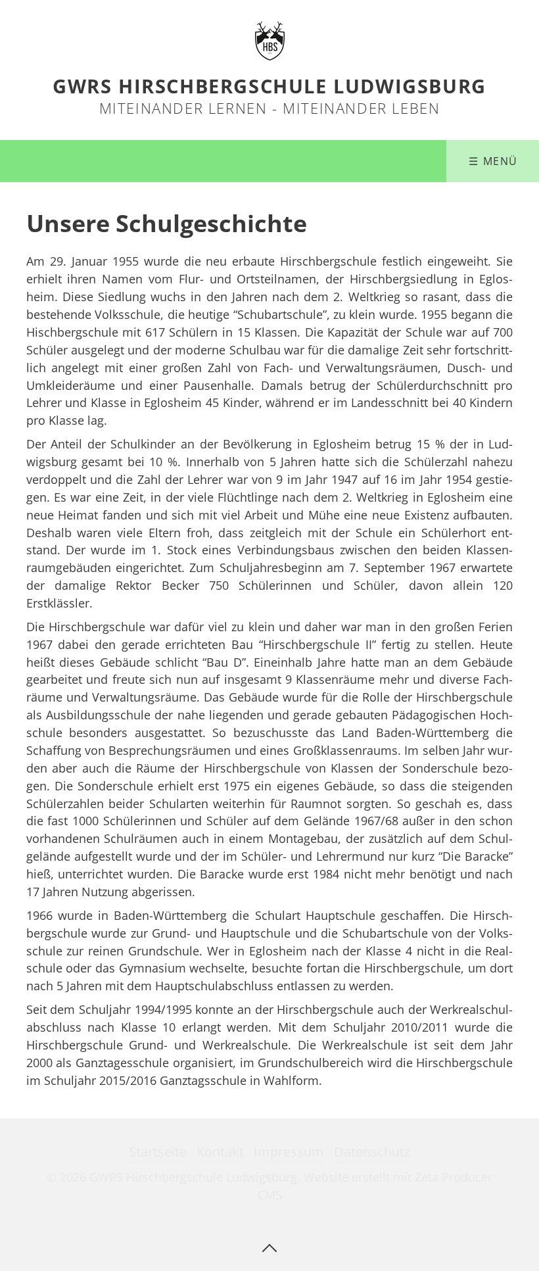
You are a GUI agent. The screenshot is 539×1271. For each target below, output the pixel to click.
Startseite (158, 1152)
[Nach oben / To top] (269, 1246)
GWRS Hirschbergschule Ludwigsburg (269, 86)
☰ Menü (493, 161)
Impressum (289, 1152)
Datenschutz (372, 1152)
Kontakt (220, 1152)
